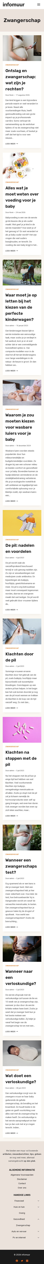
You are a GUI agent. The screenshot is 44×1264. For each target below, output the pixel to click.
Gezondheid (19, 1219)
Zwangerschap (12, 65)
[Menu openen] (38, 4)
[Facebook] (17, 1261)
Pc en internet (19, 1237)
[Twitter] (22, 1261)
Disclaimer (22, 1179)
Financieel (19, 1201)
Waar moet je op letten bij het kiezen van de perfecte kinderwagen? (21, 307)
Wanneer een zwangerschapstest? (21, 866)
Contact (22, 1183)
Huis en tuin (19, 1207)
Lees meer (11, 144)
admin (11, 326)
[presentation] (22, 48)
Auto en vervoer (19, 1231)
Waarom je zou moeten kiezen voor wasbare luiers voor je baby (20, 427)
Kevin (11, 95)
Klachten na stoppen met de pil (21, 758)
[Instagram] (27, 1261)
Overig (22, 1213)
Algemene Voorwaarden (22, 1175)
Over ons (22, 1187)
